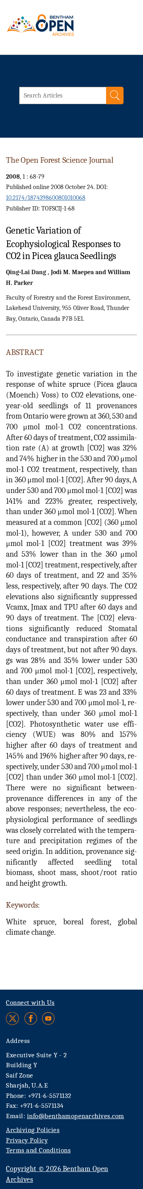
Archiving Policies (33, 1130)
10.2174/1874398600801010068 (45, 197)
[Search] (115, 95)
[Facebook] (31, 1018)
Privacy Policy (27, 1140)
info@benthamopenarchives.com (75, 1116)
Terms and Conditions (38, 1150)
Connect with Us (30, 1002)
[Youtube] (48, 1018)
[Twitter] (13, 1018)
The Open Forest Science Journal (59, 160)
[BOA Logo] (54, 30)
